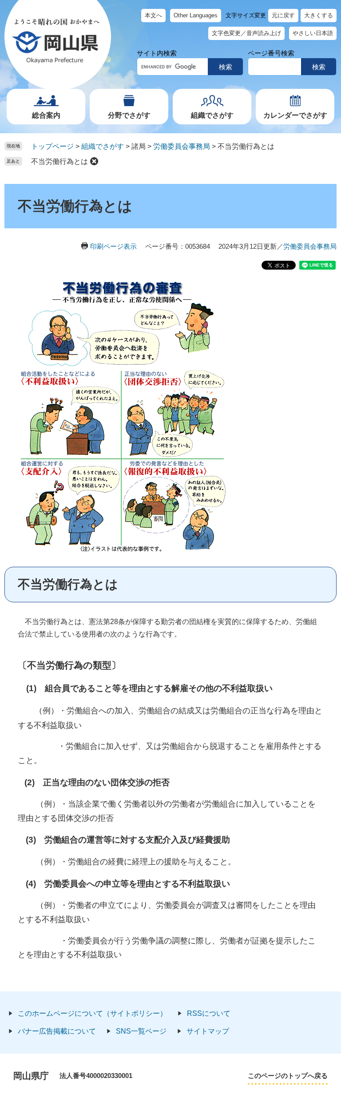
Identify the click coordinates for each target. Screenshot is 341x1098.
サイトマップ (207, 1031)
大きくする (318, 15)
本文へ (153, 15)
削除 (94, 161)
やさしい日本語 (313, 33)
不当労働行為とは (59, 161)
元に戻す (283, 15)
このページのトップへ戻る (288, 1075)
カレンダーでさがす (295, 115)
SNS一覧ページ (141, 1031)
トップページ (52, 146)
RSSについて (208, 1013)
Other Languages (196, 15)
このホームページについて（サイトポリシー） (92, 1013)
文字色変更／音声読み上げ (246, 33)
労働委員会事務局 (181, 146)
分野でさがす (129, 115)
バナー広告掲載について (57, 1031)
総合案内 (46, 115)
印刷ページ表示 (113, 246)
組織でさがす (212, 115)
